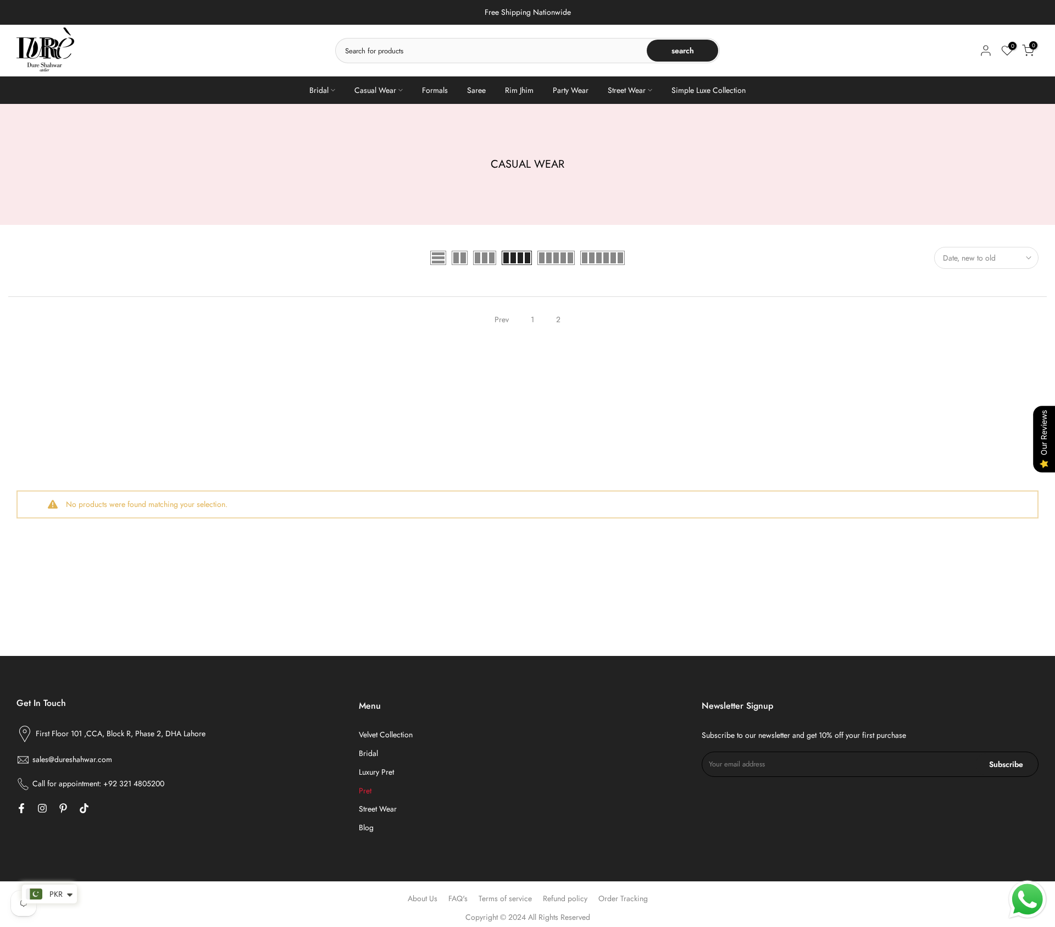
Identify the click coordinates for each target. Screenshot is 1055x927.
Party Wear (570, 90)
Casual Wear (375, 90)
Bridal (319, 90)
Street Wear (627, 90)
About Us (422, 898)
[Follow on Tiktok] (84, 808)
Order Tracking (623, 898)
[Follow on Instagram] (42, 808)
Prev (502, 319)
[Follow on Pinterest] (63, 808)
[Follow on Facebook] (21, 808)
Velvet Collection (386, 734)
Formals (435, 90)
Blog (366, 827)
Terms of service (505, 898)
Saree (476, 90)
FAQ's (458, 898)
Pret (365, 790)
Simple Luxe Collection (708, 90)
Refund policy (565, 898)
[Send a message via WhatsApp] (1028, 900)
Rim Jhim (519, 90)
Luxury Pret (376, 771)
